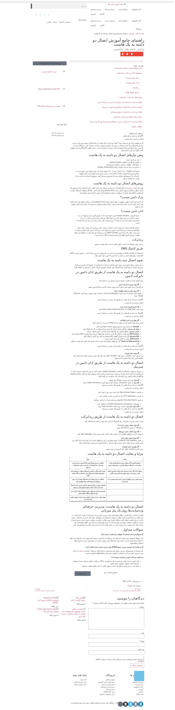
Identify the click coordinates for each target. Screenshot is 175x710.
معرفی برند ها (110, 9)
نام (142, 633)
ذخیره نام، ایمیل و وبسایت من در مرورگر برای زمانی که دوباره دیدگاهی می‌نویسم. (119, 660)
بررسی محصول (96, 9)
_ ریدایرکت (136, 88)
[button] (141, 54)
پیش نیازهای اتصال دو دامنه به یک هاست (128, 68)
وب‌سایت (81, 551)
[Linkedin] (140, 704)
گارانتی (102, 14)
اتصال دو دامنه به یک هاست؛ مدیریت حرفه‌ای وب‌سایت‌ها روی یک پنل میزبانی (115, 122)
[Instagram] (125, 704)
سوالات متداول (137, 126)
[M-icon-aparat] (120, 704)
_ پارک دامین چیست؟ (132, 78)
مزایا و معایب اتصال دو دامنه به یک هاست (127, 117)
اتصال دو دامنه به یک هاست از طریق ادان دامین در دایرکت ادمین (120, 102)
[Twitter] (130, 704)
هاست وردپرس (131, 188)
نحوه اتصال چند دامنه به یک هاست (130, 97)
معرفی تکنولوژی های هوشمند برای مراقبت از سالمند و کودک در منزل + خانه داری (72, 613)
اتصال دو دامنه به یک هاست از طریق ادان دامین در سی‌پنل (122, 107)
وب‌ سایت (141, 649)
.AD (141, 707)
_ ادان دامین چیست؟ (133, 83)
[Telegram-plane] (135, 704)
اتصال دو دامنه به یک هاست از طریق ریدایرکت (126, 112)
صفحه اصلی (140, 33)
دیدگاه (141, 607)
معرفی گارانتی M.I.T (78, 600)
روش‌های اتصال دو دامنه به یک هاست (129, 73)
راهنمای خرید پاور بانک (51, 611)
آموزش (93, 14)
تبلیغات (129, 586)
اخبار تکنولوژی (136, 9)
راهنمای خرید (123, 9)
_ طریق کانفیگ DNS (133, 92)
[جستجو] (31, 6)
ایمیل (141, 641)
